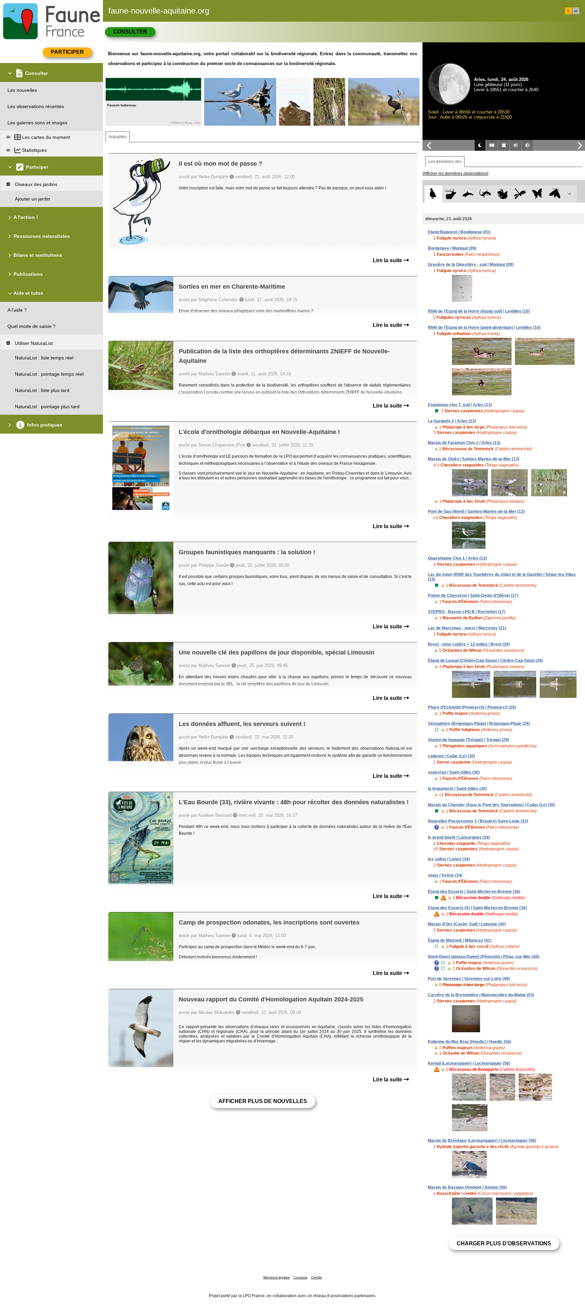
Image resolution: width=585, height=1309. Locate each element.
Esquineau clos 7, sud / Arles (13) (460, 404)
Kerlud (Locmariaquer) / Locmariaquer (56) (469, 1063)
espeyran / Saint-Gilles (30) (454, 772)
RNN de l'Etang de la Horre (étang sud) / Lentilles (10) (479, 311)
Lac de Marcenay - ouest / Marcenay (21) (467, 628)
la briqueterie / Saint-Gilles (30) (457, 788)
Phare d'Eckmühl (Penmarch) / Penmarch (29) (472, 707)
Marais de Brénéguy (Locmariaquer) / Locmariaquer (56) (482, 1140)
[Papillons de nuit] (554, 194)
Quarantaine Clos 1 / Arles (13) (457, 558)
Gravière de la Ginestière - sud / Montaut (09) (471, 264)
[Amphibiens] (502, 194)
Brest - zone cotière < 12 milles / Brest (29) (469, 644)
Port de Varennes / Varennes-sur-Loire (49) (469, 978)
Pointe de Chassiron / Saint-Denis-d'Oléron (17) (473, 595)
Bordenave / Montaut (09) (452, 248)
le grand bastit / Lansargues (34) (459, 837)
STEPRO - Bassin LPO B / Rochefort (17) (466, 611)
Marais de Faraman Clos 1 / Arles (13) (464, 442)
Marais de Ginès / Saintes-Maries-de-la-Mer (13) (473, 459)
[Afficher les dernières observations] (455, 173)
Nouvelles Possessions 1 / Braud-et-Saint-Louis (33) (478, 821)
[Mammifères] (450, 194)
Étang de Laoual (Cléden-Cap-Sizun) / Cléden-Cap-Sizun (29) (485, 660)
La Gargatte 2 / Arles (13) (452, 421)
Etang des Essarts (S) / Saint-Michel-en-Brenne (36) (477, 908)
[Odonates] (519, 194)
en (576, 11)
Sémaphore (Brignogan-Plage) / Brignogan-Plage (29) (479, 723)
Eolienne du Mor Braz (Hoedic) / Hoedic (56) (469, 1041)
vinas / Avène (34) (445, 875)
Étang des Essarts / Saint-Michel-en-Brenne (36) (474, 891)
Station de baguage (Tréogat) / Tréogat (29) (468, 739)
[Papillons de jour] (537, 194)
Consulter (130, 32)
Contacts (300, 1277)
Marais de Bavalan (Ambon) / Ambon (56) (467, 1187)
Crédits (316, 1277)
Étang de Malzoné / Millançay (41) (460, 940)
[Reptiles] (485, 194)
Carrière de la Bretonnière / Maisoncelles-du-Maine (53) (481, 995)
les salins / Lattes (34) (449, 859)
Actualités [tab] (118, 136)
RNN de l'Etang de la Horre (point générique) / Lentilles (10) (484, 327)
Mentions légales (276, 1277)
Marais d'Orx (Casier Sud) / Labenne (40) (467, 924)
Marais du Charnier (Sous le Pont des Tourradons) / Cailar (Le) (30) (491, 805)
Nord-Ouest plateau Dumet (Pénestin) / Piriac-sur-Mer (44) (483, 956)
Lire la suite (388, 260)
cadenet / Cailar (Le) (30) (451, 756)
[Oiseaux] (433, 194)
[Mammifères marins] (468, 194)
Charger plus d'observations (504, 1243)
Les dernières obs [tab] (444, 161)
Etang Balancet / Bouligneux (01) (459, 232)
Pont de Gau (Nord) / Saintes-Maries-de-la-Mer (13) (476, 511)
